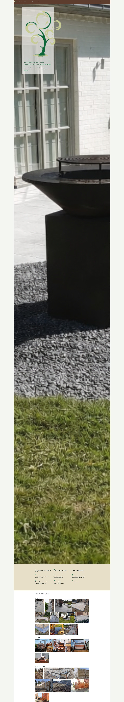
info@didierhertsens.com (105, 1)
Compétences (27, 1)
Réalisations (35, 1)
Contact (40, 1)
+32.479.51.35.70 (97, 1)
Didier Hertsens (19, 1)
